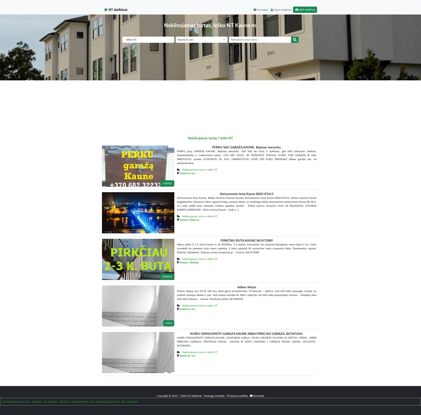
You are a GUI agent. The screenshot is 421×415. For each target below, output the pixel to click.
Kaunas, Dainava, (189, 219)
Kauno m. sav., (188, 173)
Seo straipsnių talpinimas (105, 401)
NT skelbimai (117, 10)
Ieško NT (226, 138)
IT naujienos (51, 401)
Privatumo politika (237, 396)
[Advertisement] (210, 105)
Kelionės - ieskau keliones (74, 401)
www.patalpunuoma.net (16, 401)
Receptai (37, 401)
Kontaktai (262, 10)
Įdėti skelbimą (306, 9)
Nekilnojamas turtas (202, 138)
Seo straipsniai (130, 401)
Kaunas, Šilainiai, (189, 262)
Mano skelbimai (282, 10)
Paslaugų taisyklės (214, 396)
